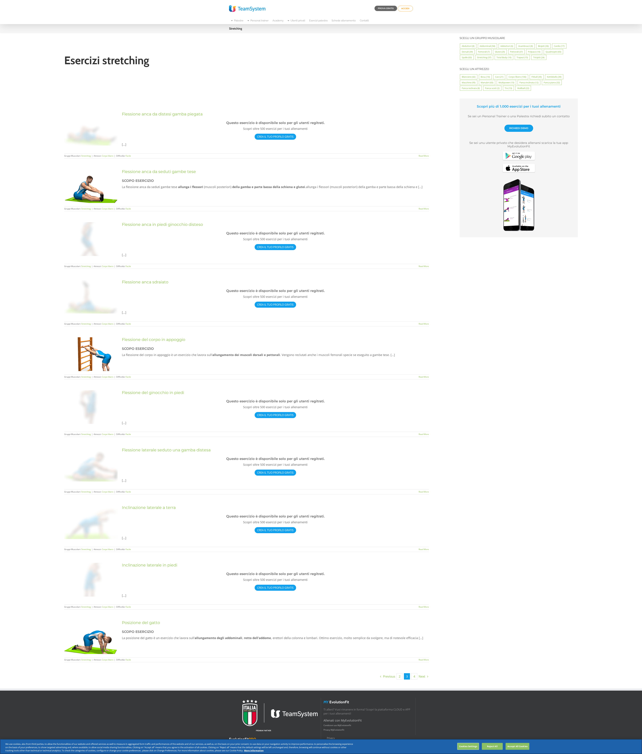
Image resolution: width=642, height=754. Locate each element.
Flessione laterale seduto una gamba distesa (166, 450)
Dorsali (467, 51)
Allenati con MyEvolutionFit (343, 720)
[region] (321, 746)
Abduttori (468, 46)
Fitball (536, 76)
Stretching (86, 155)
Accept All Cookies (517, 746)
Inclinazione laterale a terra (149, 507)
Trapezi (522, 57)
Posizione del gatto (141, 622)
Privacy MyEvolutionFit (334, 729)
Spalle (467, 57)
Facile (128, 155)
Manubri (487, 82)
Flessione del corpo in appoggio (153, 339)
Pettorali (516, 51)
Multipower (506, 82)
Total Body (504, 57)
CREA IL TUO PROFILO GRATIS (275, 137)
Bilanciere (468, 76)
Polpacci (534, 51)
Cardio (559, 46)
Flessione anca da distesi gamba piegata (162, 114)
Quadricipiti (553, 51)
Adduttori (506, 46)
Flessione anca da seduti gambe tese (159, 171)
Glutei (500, 51)
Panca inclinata (529, 82)
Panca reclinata (471, 88)
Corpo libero (107, 155)
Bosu (485, 76)
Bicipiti (543, 46)
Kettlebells (554, 76)
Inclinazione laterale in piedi (149, 565)
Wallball (523, 88)
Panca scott (492, 88)
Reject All (492, 746)
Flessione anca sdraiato (145, 282)
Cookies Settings (468, 746)
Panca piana (552, 82)
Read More (424, 155)
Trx (508, 88)
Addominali (487, 46)
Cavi (499, 76)
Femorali (484, 51)
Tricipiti (539, 57)
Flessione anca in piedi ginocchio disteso (162, 224)
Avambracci (525, 46)
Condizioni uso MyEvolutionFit (337, 725)
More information (254, 750)
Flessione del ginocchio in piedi (153, 392)
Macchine (468, 82)
